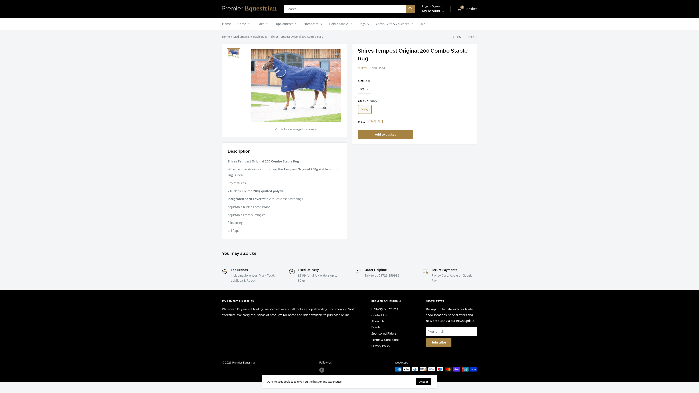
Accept (423, 381)
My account (431, 11)
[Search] (410, 9)
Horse (241, 24)
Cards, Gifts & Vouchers (392, 24)
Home (226, 24)
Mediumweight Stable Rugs (250, 36)
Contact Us (379, 315)
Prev (458, 36)
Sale (422, 24)
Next (471, 36)
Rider (260, 24)
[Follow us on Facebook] (321, 370)
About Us (377, 321)
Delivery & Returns (384, 309)
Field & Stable (338, 24)
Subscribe (438, 342)
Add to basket (385, 134)
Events (376, 327)
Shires (362, 68)
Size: (364, 81)
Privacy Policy (380, 346)
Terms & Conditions (385, 340)
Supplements (284, 24)
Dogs (362, 24)
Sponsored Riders (383, 333)
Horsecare (311, 24)
